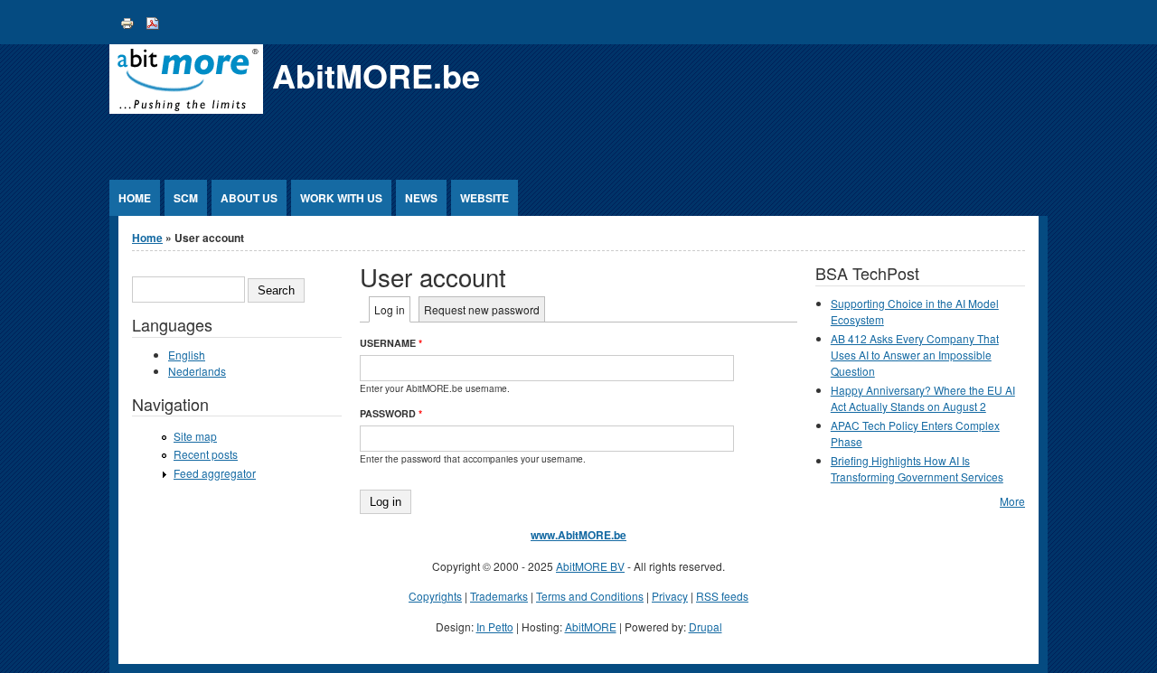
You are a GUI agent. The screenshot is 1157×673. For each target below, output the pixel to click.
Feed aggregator (215, 473)
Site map (195, 436)
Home (134, 198)
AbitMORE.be (376, 74)
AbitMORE (590, 626)
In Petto (494, 626)
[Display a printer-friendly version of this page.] (127, 21)
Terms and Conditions (590, 595)
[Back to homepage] (186, 109)
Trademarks (499, 595)
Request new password (482, 309)
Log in (392, 309)
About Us (249, 198)
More (1012, 501)
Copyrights (435, 595)
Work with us (341, 198)
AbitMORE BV (590, 566)
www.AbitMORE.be (578, 535)
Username (391, 343)
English (186, 354)
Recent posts (206, 454)
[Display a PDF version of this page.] (153, 21)
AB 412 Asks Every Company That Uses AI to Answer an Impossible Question (915, 355)
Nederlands (197, 371)
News (421, 198)
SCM (186, 198)
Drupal (705, 626)
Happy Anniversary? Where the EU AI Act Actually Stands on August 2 (923, 398)
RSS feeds (722, 595)
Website (484, 198)
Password (391, 413)
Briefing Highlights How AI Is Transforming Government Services (917, 468)
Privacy (670, 595)
